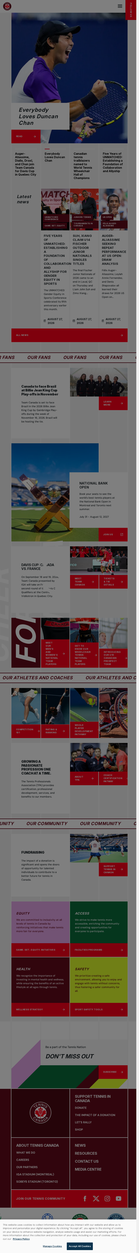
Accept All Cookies (80, 1246)
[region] (68, 1236)
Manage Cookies (52, 1246)
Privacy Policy (21, 1238)
